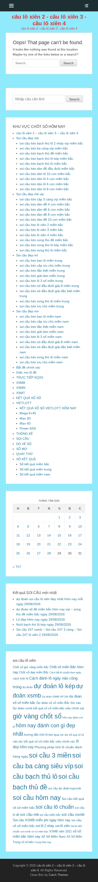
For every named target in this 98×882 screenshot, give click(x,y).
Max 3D (25, 418)
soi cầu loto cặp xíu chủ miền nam (44, 321)
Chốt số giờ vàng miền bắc (31, 667)
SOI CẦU (22, 438)
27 (39, 553)
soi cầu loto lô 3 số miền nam (41, 337)
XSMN (20, 387)
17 (80, 535)
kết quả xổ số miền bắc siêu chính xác (49, 741)
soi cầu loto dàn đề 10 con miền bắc (46, 219)
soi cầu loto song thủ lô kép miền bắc (46, 245)
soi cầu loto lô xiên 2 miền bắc (41, 225)
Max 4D (25, 423)
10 (80, 526)
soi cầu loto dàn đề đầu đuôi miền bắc (47, 168)
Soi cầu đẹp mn (27, 311)
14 (49, 535)
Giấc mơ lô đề (26, 372)
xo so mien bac (39, 831)
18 (18, 544)
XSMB (20, 382)
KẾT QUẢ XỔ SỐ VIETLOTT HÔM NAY (48, 408)
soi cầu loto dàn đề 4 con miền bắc (45, 204)
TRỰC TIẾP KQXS (29, 377)
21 (49, 544)
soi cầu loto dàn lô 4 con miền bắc (44, 179)
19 (28, 544)
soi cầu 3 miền (50, 755)
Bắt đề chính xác (28, 367)
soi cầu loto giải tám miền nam (42, 332)
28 (49, 553)
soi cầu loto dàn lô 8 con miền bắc (44, 189)
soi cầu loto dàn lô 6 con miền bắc (44, 184)
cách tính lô (20, 678)
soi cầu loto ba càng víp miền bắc (44, 148)
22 (59, 544)
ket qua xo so (58, 734)
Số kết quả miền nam (35, 474)
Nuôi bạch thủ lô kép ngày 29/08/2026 (43, 624)
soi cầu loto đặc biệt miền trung (42, 270)
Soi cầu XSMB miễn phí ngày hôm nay (41, 820)
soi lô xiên (62, 826)
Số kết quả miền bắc (34, 464)
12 (28, 535)
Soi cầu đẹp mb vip (30, 194)
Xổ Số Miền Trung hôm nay (36, 842)
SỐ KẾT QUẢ (26, 459)
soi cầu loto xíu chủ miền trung (42, 306)
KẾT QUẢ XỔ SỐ (28, 398)
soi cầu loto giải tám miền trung (42, 276)
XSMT (20, 393)
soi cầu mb (29, 814)
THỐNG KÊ (24, 433)
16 (70, 535)
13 (39, 535)
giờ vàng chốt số (37, 716)
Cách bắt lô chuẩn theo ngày (65, 672)
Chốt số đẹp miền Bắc (34, 672)
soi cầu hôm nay (37, 797)
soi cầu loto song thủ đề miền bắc (44, 240)
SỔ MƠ (21, 449)
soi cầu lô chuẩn (55, 807)
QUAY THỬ (24, 454)
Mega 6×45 (28, 413)
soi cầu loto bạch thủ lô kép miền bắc (46, 158)
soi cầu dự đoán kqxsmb (64, 788)
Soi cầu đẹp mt (27, 255)
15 (59, 535)
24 (80, 544)
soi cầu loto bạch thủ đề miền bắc (44, 153)
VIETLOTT (24, 403)
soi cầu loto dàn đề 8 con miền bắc (45, 214)
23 (70, 544)
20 (39, 544)
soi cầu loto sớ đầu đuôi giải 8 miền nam (49, 342)
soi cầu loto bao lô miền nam (40, 316)
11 (18, 535)
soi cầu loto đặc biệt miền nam (42, 327)
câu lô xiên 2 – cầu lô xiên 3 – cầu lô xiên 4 (47, 133)
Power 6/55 (28, 428)
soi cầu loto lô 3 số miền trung (41, 281)
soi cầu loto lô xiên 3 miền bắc (41, 230)
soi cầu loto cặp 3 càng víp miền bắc (46, 199)
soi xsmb (26, 831)
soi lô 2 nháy (45, 826)
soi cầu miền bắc (50, 814)
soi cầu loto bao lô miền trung (41, 260)
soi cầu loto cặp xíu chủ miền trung (45, 265)
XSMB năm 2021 (60, 831)
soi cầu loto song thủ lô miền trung (44, 301)
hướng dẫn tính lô (36, 734)
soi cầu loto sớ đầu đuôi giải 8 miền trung (49, 286)
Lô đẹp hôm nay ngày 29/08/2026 (40, 619)
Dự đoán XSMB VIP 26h (55, 696)
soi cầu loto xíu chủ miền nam (41, 362)
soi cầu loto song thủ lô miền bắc (43, 250)
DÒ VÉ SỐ (23, 444)
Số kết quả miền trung (36, 469)
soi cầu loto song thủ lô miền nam (44, 357)
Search (74, 99)
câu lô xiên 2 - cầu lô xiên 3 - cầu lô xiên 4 (49, 20)
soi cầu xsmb (73, 814)
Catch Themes (58, 875)
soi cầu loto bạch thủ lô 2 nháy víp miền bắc (51, 143)
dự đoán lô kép (54, 686)
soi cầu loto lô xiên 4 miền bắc (41, 235)
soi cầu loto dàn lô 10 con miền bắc (45, 174)
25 (18, 553)
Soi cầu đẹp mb (27, 138)
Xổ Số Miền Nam (53, 836)
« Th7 (17, 567)
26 (28, 553)
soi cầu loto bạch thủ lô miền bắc (43, 163)
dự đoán (27, 687)
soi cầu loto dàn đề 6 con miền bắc (45, 209)
